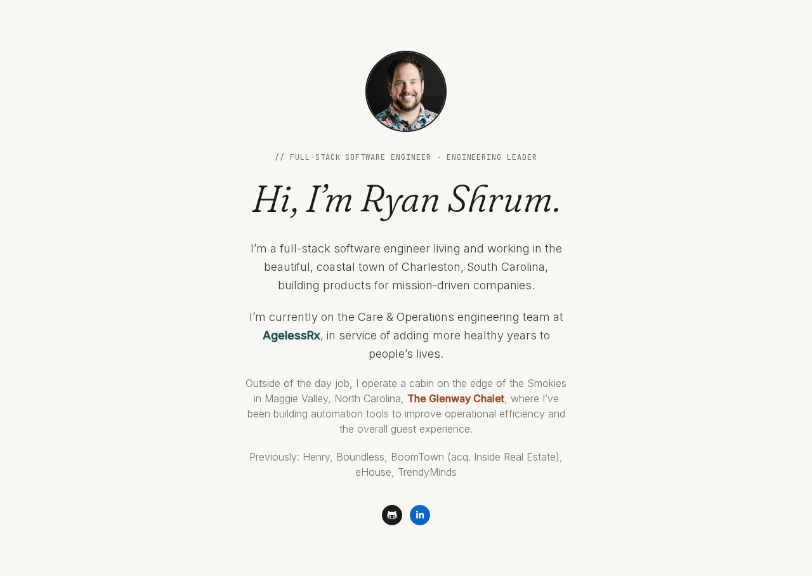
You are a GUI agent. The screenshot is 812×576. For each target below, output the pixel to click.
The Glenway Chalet (455, 398)
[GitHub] (392, 515)
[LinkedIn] (420, 515)
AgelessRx (291, 335)
